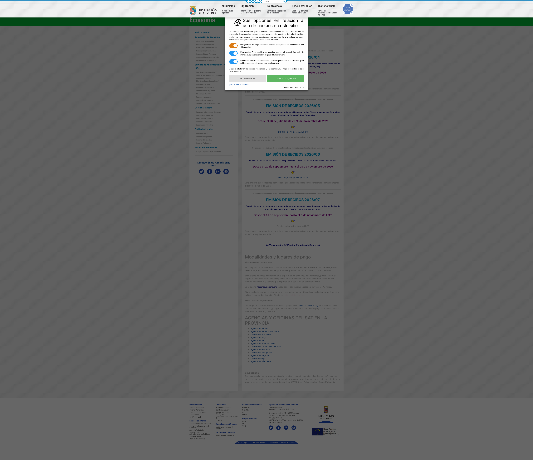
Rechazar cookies (247, 78)
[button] (228, 9)
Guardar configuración (286, 78)
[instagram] (257, 1)
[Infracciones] (348, 9)
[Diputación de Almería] (204, 10)
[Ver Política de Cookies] (239, 85)
